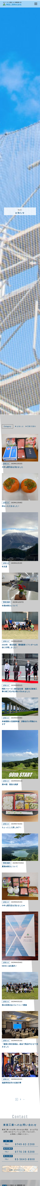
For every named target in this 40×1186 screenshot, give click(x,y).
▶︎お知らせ (19, 426)
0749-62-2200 (25, 1144)
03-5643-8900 (25, 1159)
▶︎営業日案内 (30, 426)
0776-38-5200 (25, 1151)
